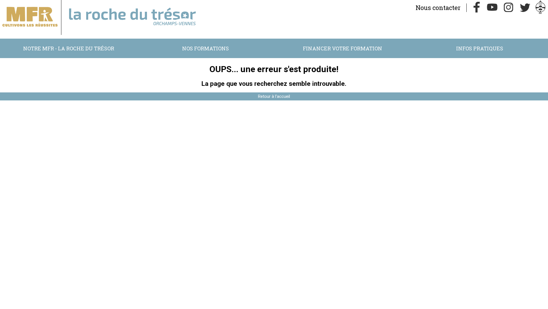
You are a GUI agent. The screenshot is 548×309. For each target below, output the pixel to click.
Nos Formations (205, 48)
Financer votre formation (342, 48)
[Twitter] (524, 7)
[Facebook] (476, 7)
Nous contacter (438, 7)
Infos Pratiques (479, 48)
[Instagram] (508, 7)
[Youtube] (492, 7)
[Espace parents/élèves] (540, 7)
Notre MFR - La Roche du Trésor (68, 48)
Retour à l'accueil (274, 96)
